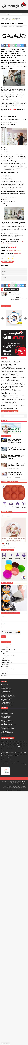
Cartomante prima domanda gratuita (9, 371)
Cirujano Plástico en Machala (6, 705)
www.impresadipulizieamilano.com (8, 723)
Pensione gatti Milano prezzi (7, 373)
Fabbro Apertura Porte (6, 651)
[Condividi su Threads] (25, 45)
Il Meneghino (11, 26)
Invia (13, 283)
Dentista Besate (4, 387)
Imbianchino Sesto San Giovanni (7, 728)
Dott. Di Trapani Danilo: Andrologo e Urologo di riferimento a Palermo (14, 440)
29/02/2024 (10, 477)
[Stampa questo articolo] (14, 45)
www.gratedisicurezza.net (6, 716)
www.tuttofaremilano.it (5, 719)
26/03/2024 (10, 468)
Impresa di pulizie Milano (6, 662)
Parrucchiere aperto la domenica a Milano (10, 377)
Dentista (3, 653)
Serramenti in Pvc (5, 647)
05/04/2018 (4, 26)
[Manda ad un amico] (11, 45)
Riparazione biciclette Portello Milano (9, 383)
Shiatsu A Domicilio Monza (6, 698)
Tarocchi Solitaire (5, 675)
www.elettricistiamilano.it (6, 714)
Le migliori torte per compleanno (8, 398)
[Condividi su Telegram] (21, 45)
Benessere (8, 18)
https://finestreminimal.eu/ (6, 735)
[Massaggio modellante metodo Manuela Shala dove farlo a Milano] (4, 465)
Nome (3, 617)
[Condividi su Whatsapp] (16, 45)
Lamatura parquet (5, 671)
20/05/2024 (10, 459)
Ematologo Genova (5, 687)
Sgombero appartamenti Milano (8, 655)
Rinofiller (3, 367)
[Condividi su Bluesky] (23, 45)
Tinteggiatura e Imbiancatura (7, 727)
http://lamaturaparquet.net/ (6, 689)
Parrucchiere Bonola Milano (7, 376)
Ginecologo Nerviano (5, 393)
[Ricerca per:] (14, 14)
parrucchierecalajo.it (15, 250)
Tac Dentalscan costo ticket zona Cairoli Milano (11, 405)
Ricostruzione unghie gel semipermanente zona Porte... (13, 368)
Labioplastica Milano (5, 712)
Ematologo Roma (4, 685)
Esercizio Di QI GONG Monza (6, 692)
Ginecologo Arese (5, 389)
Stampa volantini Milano (6, 688)
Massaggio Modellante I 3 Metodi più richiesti (10, 762)
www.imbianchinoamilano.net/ (7, 721)
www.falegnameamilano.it (6, 717)
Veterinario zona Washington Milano (9, 382)
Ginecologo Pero (4, 404)
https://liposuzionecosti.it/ (6, 691)
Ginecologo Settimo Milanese (7, 380)
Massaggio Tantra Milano (6, 362)
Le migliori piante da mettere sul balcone (9, 757)
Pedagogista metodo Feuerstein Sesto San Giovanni (12, 395)
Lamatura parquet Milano (7, 644)
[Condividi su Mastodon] (18, 45)
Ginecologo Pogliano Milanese (7, 402)
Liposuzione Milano (5, 710)
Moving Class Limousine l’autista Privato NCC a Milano (16, 448)
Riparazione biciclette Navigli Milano (9, 390)
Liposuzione (4, 673)
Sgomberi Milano (5, 664)
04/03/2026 (10, 451)
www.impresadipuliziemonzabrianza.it (8, 724)
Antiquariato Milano (5, 658)
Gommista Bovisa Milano (6, 364)
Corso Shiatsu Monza (5, 694)
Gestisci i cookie (5, 1043)
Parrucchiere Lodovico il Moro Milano (9, 386)
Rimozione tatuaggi (5, 379)
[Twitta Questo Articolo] (5, 45)
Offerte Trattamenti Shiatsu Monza (8, 696)
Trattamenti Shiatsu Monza (6, 699)
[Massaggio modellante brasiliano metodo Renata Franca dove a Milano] (4, 474)
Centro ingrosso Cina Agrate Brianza (9, 361)
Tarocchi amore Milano (6, 408)
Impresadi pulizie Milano (6, 725)
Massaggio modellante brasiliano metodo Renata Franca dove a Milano (15, 474)
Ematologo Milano (4, 684)
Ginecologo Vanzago (5, 401)
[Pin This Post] (9, 45)
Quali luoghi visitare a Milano (6, 759)
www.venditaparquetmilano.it (7, 713)
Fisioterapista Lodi (5, 666)
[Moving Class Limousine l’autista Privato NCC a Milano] (4, 449)
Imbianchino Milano (5, 660)
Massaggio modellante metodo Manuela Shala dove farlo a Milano (16, 465)
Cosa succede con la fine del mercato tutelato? (10, 755)
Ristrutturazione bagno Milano (8, 649)
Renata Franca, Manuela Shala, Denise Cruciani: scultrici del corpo (13, 764)
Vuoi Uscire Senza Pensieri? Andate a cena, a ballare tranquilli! (15, 456)
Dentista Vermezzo (5, 374)
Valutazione (3, 258)
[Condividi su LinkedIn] (7, 45)
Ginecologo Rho (4, 365)
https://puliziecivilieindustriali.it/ (7, 702)
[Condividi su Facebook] (2, 45)
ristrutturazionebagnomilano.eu (7, 732)
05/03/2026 (10, 443)
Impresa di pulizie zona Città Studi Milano (10, 399)
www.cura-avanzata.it (5, 703)
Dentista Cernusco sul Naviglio (8, 669)
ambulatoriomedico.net (5, 731)
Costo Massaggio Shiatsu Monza (7, 695)
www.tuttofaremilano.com (6, 720)
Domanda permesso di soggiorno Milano (10, 384)
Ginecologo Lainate (5, 392)
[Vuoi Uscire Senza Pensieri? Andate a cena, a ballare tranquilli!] (4, 456)
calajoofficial (17, 253)
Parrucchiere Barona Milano (11, 289)
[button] (26, 11)
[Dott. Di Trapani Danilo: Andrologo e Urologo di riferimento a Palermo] (4, 440)
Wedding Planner (4, 700)
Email (3, 624)
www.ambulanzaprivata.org (6, 734)
